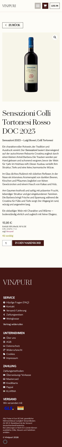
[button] (38, 6)
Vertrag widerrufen (13, 324)
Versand (9, 231)
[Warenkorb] (45, 6)
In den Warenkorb (28, 243)
